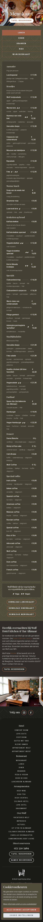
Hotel (21, 726)
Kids (21, 49)
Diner (21, 38)
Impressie (21, 821)
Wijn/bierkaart (21, 54)
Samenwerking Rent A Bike (21, 839)
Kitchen (13, 653)
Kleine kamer (21, 744)
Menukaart (21, 760)
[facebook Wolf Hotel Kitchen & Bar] (30, 712)
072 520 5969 (31, 6)
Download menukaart (21, 614)
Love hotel (21, 805)
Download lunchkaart (21, 602)
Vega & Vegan (21, 774)
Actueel (21, 824)
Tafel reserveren (21, 20)
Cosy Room (21, 737)
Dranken (21, 43)
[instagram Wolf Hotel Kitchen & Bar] (24, 712)
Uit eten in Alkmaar (21, 828)
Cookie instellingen (21, 915)
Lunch (21, 33)
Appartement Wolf (21, 748)
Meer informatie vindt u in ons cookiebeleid (19, 904)
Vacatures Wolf (21, 817)
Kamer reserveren (21, 860)
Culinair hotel (21, 801)
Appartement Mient (21, 751)
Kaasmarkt (21, 808)
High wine (21, 791)
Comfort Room (21, 730)
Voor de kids (21, 778)
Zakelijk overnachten (21, 835)
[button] (35, 704)
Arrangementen (21, 786)
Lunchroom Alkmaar (22, 782)
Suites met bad (21, 741)
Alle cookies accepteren (21, 910)
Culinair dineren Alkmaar (21, 832)
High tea (21, 794)
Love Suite (21, 734)
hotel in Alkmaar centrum (22, 638)
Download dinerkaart (21, 608)
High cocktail (21, 798)
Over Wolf (21, 813)
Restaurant (21, 756)
